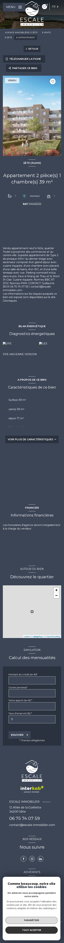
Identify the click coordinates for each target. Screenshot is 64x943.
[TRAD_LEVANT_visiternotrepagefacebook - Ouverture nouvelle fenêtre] (23, 859)
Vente (47, 32)
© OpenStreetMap (52, 636)
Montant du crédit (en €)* (23, 674)
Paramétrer (31, 920)
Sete (9, 37)
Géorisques (10, 300)
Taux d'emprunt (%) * (20, 713)
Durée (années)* (18, 687)
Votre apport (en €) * (20, 700)
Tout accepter (31, 930)
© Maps (37, 636)
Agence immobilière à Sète (21, 32)
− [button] (56, 595)
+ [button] (56, 590)
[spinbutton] (32, 719)
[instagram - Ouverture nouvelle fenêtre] (32, 859)
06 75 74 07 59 (24, 818)
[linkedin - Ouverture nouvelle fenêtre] (40, 859)
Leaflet (27, 636)
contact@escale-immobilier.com (32, 825)
